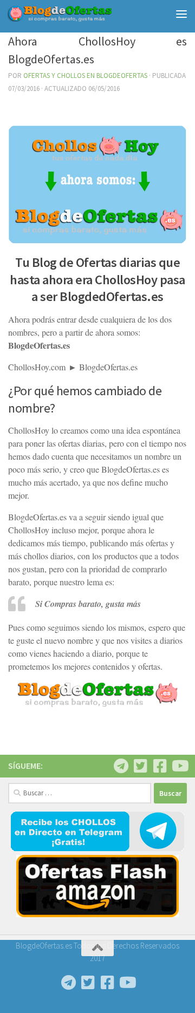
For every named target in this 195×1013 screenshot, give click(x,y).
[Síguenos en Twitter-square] (140, 766)
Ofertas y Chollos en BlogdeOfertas (85, 75)
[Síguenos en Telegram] (120, 766)
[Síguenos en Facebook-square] (159, 766)
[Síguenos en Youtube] (179, 766)
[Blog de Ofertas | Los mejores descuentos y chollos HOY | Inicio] (77, 13)
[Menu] (181, 13)
